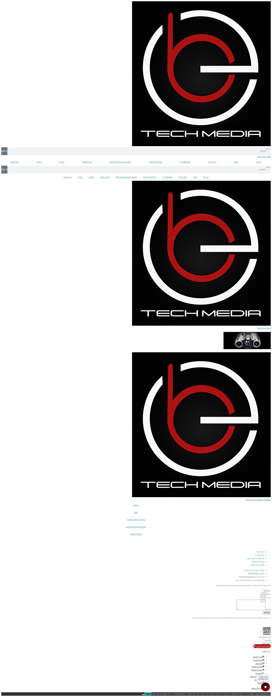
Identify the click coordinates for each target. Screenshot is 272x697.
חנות (236, 162)
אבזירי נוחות (87, 162)
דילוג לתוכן (266, 643)
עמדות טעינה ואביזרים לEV (120, 162)
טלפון (268, 594)
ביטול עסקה (266, 541)
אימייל (268, 598)
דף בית (259, 162)
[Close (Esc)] (269, 637)
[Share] (266, 637)
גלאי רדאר (212, 162)
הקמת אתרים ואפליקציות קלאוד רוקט (15, 623)
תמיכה (61, 162)
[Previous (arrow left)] (269, 640)
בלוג (269, 546)
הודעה (268, 609)
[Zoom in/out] (260, 637)
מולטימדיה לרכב (155, 162)
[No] (143, 694)
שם (269, 591)
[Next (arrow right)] (266, 640)
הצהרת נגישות (136, 534)
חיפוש (268, 148)
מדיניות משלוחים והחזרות (136, 527)
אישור (148, 694)
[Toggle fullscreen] (263, 637)
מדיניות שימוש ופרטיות (136, 519)
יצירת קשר (14, 162)
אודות (39, 162)
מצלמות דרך (185, 162)
